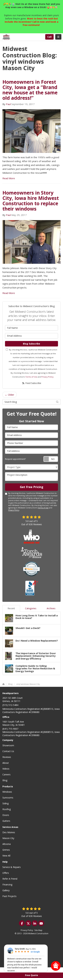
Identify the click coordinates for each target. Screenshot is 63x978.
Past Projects (9, 896)
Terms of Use (31, 377)
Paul (8, 104)
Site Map (38, 930)
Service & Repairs (11, 867)
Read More (8, 178)
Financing (7, 884)
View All (6, 855)
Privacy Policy (47, 377)
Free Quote (31, 975)
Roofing (6, 809)
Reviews (6, 757)
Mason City (8, 838)
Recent (11, 608)
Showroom (8, 745)
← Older (9, 394)
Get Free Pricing (31, 487)
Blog (4, 780)
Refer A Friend (9, 878)
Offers (5, 872)
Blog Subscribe (31, 343)
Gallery (6, 890)
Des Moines (8, 832)
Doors (5, 815)
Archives (51, 608)
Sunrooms (7, 797)
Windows (7, 791)
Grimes (6, 849)
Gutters (6, 820)
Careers (6, 774)
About (5, 762)
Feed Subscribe (33, 383)
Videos (5, 768)
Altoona (6, 843)
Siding (5, 803)
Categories (30, 608)
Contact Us (8, 751)
